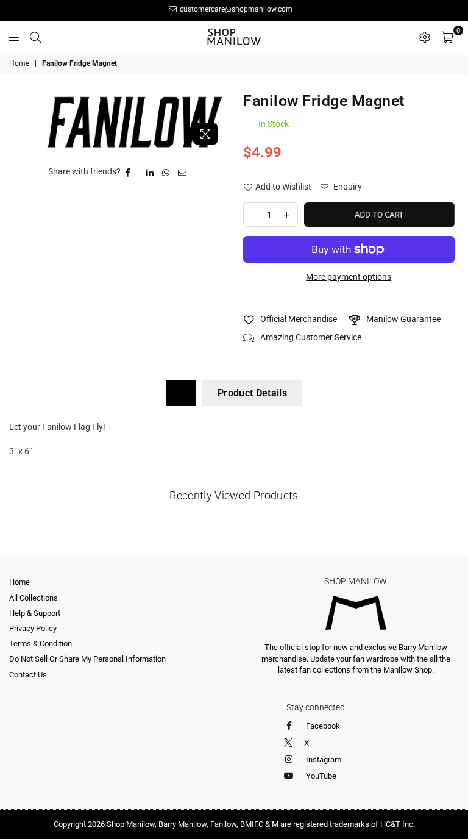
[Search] (35, 36)
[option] (135, 122)
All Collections (33, 597)
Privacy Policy (33, 628)
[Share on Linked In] (150, 172)
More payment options (348, 277)
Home (19, 63)
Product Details (252, 393)
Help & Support (34, 613)
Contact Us (28, 674)
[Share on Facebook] (128, 172)
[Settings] (425, 36)
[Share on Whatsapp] (166, 172)
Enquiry (347, 186)
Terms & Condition (40, 643)
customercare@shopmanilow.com (235, 9)
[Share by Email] (182, 172)
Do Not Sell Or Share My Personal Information (87, 658)
